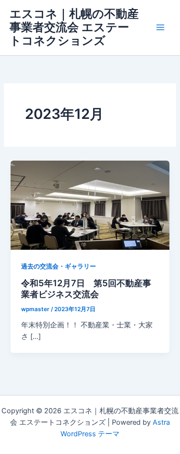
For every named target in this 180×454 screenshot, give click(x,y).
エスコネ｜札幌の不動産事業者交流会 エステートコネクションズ (74, 27)
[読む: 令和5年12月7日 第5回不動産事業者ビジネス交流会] (90, 204)
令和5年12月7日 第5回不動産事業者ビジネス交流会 (86, 289)
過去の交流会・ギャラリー (58, 266)
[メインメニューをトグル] (160, 27)
